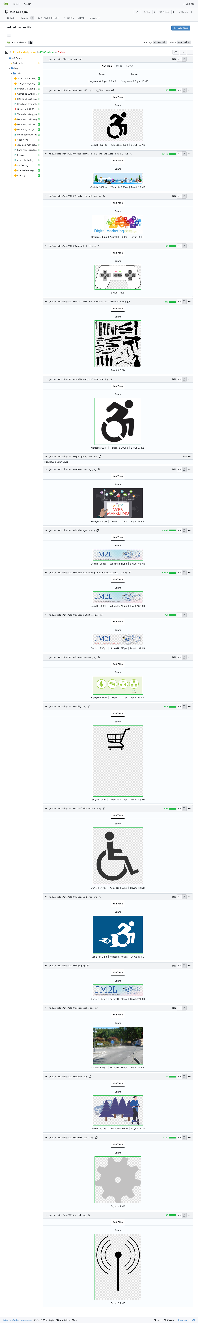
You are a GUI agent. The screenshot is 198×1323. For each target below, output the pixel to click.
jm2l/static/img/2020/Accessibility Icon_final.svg (79, 90)
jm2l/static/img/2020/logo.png (67, 966)
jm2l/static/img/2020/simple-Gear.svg (71, 1137)
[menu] (190, 52)
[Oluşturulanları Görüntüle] (184, 59)
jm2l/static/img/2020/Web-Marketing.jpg (72, 469)
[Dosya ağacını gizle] (6, 52)
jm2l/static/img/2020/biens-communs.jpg (72, 657)
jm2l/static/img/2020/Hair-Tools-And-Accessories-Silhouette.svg (87, 301)
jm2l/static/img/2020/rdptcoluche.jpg (71, 1008)
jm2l (26, 11)
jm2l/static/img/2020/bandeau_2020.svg (72, 530)
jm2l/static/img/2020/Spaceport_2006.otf (73, 456)
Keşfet (16, 3)
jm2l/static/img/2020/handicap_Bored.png (73, 897)
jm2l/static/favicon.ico (63, 59)
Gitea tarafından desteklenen (17, 1320)
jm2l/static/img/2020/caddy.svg (67, 707)
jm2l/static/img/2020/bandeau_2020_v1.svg (74, 615)
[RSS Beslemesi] (137, 12)
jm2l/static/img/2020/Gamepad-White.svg (72, 246)
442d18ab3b (184, 42)
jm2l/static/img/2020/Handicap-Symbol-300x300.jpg (78, 379)
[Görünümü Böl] (183, 52)
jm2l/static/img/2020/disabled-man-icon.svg (75, 808)
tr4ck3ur (15, 11)
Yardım (27, 3)
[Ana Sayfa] (6, 4)
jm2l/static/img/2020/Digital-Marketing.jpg (75, 196)
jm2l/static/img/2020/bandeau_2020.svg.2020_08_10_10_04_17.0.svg (88, 572)
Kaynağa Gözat (181, 28)
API (193, 1320)
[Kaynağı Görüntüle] (179, 59)
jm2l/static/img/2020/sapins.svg (68, 1076)
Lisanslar (182, 1320)
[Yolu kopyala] (80, 59)
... (9, 35)
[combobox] (175, 52)
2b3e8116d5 (160, 42)
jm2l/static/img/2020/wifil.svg (67, 1215)
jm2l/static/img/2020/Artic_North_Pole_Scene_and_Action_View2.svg (88, 154)
